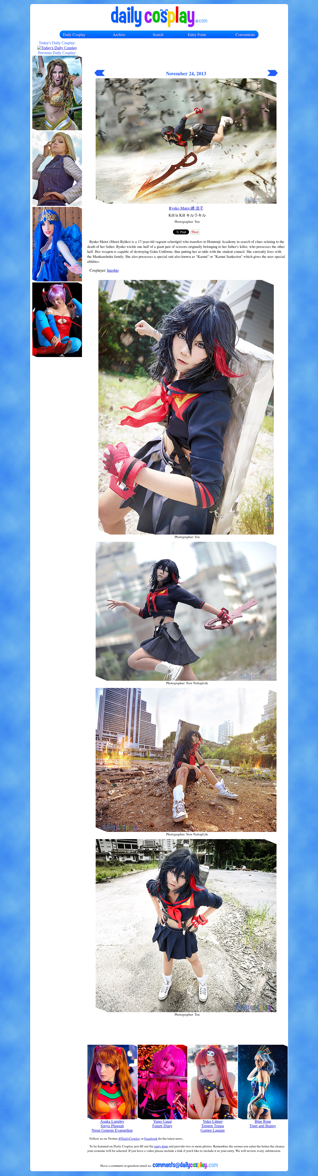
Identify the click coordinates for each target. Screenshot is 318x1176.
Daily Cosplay (74, 34)
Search (158, 34)
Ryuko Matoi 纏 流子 (186, 208)
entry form (161, 1146)
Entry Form (197, 34)
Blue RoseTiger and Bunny (262, 1123)
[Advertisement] (186, 56)
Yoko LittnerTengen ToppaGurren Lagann (212, 1125)
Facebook (151, 1138)
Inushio (113, 270)
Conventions (245, 34)
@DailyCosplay (129, 1138)
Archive (119, 34)
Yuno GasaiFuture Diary (162, 1123)
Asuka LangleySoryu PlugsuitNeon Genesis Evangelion (112, 1125)
